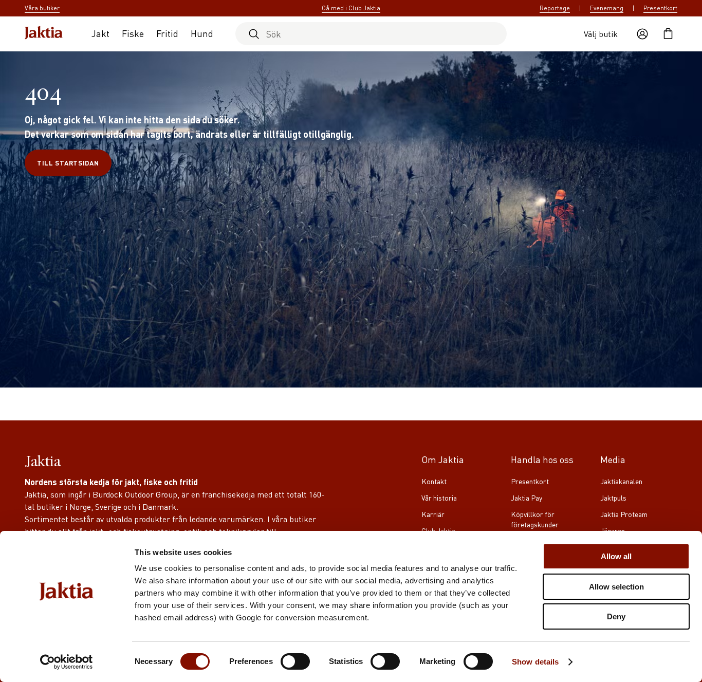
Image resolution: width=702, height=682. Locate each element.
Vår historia (439, 497)
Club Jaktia (438, 530)
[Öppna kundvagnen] (668, 34)
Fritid (167, 33)
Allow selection (616, 586)
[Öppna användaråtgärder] (642, 34)
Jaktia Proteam (624, 514)
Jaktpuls (613, 497)
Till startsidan (68, 162)
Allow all (616, 556)
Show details (535, 661)
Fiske (133, 33)
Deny (616, 616)
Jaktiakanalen (621, 481)
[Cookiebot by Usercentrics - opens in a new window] (67, 662)
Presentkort (660, 8)
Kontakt (434, 481)
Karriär (433, 514)
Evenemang (606, 8)
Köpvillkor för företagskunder (535, 519)
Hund (202, 33)
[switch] (295, 661)
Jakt (100, 33)
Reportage (555, 8)
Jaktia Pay (526, 497)
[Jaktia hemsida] (44, 34)
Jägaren (612, 530)
